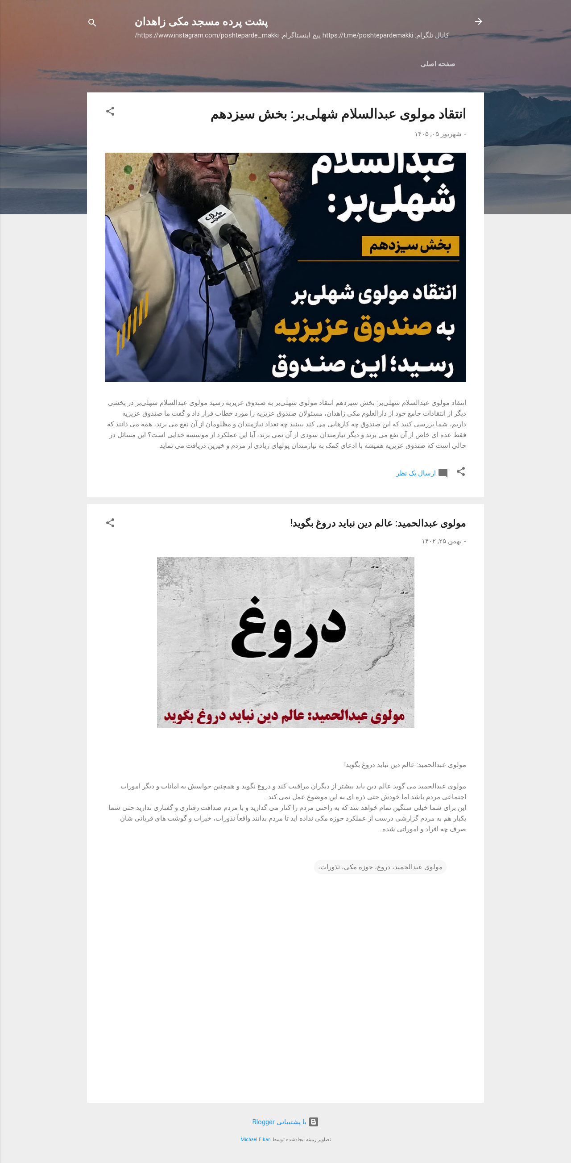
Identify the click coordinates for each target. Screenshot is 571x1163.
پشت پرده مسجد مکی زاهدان (201, 21)
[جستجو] (92, 24)
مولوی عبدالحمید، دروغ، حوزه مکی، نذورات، (380, 867)
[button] (110, 113)
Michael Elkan (255, 1139)
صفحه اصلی (438, 64)
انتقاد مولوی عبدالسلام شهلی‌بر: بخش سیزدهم (338, 113)
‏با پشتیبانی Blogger (280, 1122)
